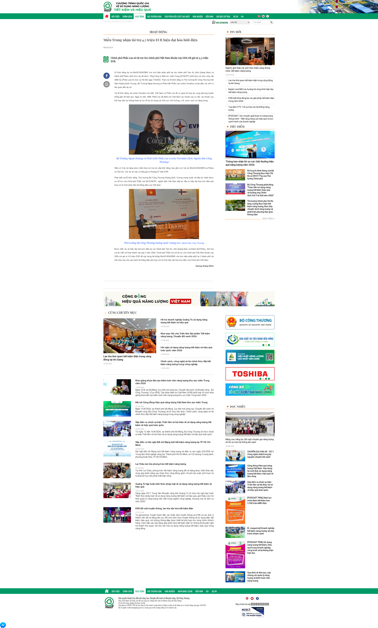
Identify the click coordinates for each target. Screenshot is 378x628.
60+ (242, 16)
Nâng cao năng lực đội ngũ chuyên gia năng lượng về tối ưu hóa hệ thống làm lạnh (249, 441)
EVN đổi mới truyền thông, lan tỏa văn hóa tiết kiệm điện (164, 508)
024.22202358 (222, 22)
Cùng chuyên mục (122, 313)
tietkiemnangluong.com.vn (135, 607)
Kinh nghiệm (198, 16)
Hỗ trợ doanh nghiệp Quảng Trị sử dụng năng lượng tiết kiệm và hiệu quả (184, 321)
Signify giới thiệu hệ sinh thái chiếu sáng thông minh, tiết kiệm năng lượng (247, 69)
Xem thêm (268, 218)
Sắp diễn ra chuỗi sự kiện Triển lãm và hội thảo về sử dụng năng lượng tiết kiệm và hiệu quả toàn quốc (173, 423)
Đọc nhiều (238, 406)
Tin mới (235, 32)
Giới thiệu (115, 16)
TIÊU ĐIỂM (237, 126)
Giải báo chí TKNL (223, 16)
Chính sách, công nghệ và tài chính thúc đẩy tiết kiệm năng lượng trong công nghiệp (186, 363)
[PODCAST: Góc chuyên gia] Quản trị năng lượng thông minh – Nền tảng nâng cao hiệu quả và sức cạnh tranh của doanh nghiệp (250, 119)
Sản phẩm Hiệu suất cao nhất (177, 16)
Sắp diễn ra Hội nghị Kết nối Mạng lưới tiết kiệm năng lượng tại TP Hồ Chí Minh (172, 443)
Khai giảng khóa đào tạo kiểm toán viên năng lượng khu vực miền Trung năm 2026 (172, 382)
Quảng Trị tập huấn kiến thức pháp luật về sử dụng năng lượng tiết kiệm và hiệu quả (173, 485)
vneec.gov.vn (149, 607)
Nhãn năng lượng (185, 591)
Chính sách (127, 16)
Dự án (235, 16)
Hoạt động (139, 16)
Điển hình (209, 16)
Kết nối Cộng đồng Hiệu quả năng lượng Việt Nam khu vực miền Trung (171, 402)
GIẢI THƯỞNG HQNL (154, 16)
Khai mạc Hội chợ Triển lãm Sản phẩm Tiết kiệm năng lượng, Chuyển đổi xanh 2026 (185, 335)
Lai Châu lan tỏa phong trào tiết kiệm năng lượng (160, 464)
